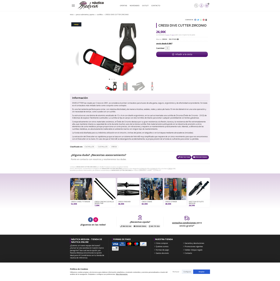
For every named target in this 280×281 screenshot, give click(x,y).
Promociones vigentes (194, 246)
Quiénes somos (162, 246)
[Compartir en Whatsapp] (201, 20)
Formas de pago (162, 250)
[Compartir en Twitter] (198, 20)
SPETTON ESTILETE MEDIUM (196, 202)
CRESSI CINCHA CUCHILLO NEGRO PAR (104, 202)
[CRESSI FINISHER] (128, 189)
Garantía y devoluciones (194, 243)
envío (167, 35)
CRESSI (170, 169)
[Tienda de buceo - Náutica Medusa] (90, 5)
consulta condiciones (184, 222)
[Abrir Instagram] (96, 219)
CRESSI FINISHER (124, 202)
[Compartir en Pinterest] (204, 20)
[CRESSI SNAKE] (152, 189)
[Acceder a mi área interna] (201, 6)
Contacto (188, 253)
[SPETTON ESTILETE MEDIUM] (199, 189)
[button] (109, 79)
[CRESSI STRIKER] (175, 189)
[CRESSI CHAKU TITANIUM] (81, 189)
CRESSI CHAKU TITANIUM (80, 202)
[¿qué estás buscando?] (196, 6)
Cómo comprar (162, 243)
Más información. (122, 274)
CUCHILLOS (142, 169)
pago (173, 35)
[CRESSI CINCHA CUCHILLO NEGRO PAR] (105, 189)
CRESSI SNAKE (147, 202)
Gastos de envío (162, 253)
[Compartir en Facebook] (195, 20)
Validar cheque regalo (193, 250)
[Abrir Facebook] (90, 219)
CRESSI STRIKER (171, 202)
